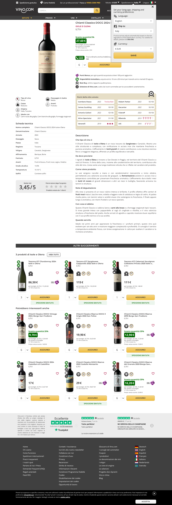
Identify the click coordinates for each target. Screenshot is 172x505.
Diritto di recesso (66, 465)
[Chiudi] (153, 7)
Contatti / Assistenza (67, 446)
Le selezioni (104, 469)
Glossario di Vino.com (108, 446)
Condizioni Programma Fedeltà (72, 472)
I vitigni (102, 462)
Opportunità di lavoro (68, 484)
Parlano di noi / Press (32, 465)
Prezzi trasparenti (30, 459)
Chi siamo (27, 450)
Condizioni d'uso (66, 456)
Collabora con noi (66, 453)
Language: (123, 16)
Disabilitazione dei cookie (69, 478)
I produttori (104, 456)
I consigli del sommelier (109, 450)
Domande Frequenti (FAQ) (34, 469)
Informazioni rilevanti (68, 469)
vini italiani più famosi (28, 435)
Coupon (102, 453)
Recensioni (63, 462)
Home (25, 446)
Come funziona (29, 453)
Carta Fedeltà (49, 3)
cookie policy (65, 497)
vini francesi (35, 433)
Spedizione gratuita (28, 3)
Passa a (90, 3)
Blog (101, 478)
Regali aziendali (29, 472)
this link (130, 39)
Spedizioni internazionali (33, 456)
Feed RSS (27, 475)
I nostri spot (28, 462)
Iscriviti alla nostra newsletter (71, 450)
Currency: (122, 43)
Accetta (146, 501)
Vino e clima (104, 475)
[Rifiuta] (154, 493)
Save (133, 55)
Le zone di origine (106, 465)
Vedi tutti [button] (54, 255)
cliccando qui (29, 495)
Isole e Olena (83, 26)
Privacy (62, 459)
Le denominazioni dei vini (110, 459)
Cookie (61, 475)
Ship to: (121, 26)
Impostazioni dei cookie (69, 481)
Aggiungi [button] (105, 65)
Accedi (110, 11)
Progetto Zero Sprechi (108, 472)
